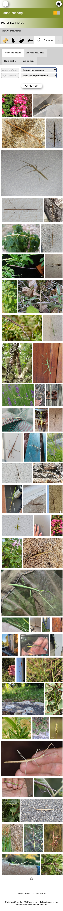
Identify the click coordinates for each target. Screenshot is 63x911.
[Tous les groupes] (5, 40)
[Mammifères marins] (30, 40)
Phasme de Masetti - (49, 318)
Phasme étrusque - (56, 520)
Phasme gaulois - (11, 97)
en (58, 13)
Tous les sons (28, 61)
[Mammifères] (22, 40)
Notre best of (10, 61)
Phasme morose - (43, 466)
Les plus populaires (35, 52)
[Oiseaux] (13, 40)
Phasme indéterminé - (9, 637)
